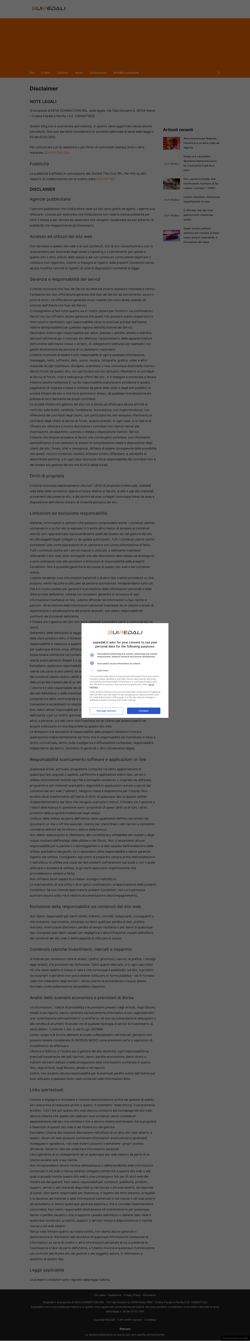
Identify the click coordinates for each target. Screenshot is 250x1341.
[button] (125, 670)
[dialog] (125, 670)
